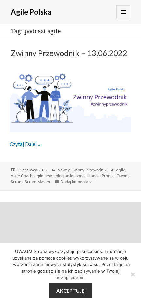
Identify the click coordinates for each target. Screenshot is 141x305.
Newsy (63, 170)
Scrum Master (37, 182)
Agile (120, 170)
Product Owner (115, 176)
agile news (44, 176)
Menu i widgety (123, 12)
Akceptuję (70, 291)
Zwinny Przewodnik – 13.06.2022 (69, 53)
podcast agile (87, 176)
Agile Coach (21, 176)
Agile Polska (31, 12)
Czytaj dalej (26, 144)
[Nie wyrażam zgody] (133, 274)
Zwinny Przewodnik (88, 170)
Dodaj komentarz (76, 182)
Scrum (17, 182)
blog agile (64, 176)
